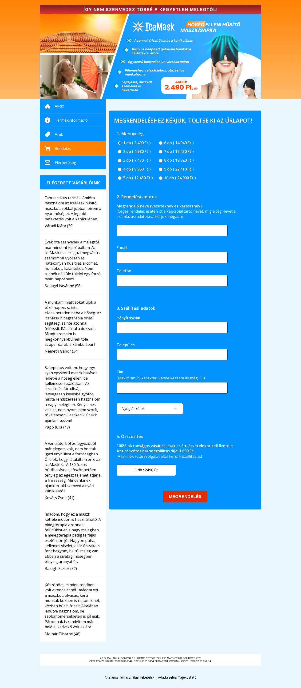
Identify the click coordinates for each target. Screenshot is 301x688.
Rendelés (63, 148)
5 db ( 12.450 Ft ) (137, 177)
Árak (59, 134)
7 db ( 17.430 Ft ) (178, 151)
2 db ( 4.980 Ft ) (136, 151)
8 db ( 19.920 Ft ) (178, 160)
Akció (59, 106)
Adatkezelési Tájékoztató (177, 677)
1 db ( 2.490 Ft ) (136, 142)
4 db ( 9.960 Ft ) (136, 169)
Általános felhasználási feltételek (129, 677)
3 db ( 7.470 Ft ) (136, 160)
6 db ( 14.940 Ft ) (178, 142)
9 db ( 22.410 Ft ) (178, 169)
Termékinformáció (71, 120)
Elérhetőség (65, 162)
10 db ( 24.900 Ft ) (179, 177)
